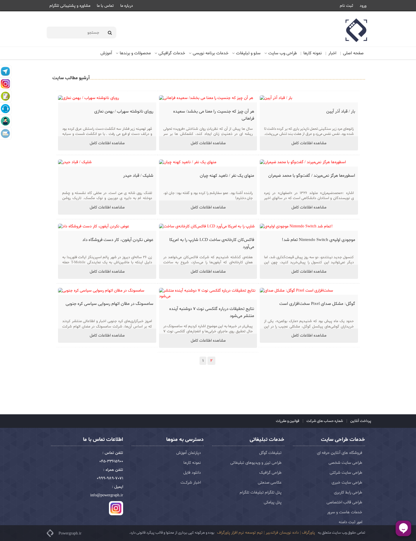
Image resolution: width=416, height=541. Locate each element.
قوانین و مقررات (287, 421)
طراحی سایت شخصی (345, 463)
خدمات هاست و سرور (344, 512)
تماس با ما (105, 6)
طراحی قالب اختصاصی (344, 502)
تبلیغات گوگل (270, 453)
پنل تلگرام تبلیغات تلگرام (261, 492)
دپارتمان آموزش (188, 453)
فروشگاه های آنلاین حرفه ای (339, 453)
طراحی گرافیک (270, 473)
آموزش (106, 53)
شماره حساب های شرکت (324, 421)
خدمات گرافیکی (171, 53)
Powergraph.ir (70, 533)
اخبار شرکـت (191, 483)
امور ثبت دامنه (350, 522)
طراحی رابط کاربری (348, 492)
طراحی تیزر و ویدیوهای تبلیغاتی (256, 463)
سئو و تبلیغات (248, 53)
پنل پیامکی (273, 502)
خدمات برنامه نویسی (210, 53)
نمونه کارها (312, 53)
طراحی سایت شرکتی (346, 473)
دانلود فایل (192, 473)
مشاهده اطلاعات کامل (308, 143)
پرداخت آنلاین (360, 421)
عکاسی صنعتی (270, 483)
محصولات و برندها (135, 53)
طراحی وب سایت (282, 53)
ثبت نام (346, 6)
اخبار (332, 53)
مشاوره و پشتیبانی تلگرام (70, 6)
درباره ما (126, 6)
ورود (363, 6)
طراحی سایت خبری (347, 483)
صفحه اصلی (353, 53)
